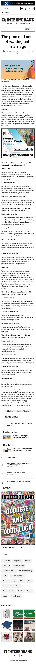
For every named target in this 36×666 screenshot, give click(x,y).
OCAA (22, 581)
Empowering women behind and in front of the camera (22, 450)
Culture (20, 51)
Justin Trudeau (19, 566)
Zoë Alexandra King (10, 51)
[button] (28, 29)
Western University (25, 571)
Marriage (10, 411)
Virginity (26, 411)
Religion (18, 411)
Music (5, 596)
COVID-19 (6, 561)
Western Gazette (8, 591)
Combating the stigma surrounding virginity (20, 437)
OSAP (5, 576)
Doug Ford (6, 566)
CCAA (29, 581)
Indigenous (17, 561)
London (20, 591)
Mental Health (15, 596)
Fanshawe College (9, 571)
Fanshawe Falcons (17, 576)
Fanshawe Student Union (11, 586)
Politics (27, 561)
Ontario (29, 591)
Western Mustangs (9, 581)
